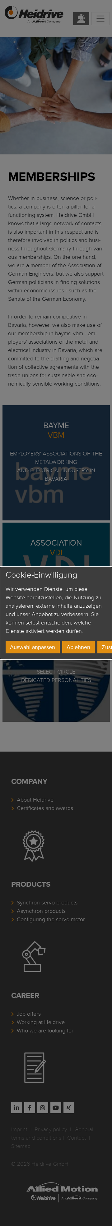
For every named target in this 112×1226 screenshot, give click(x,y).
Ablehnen (78, 647)
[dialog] (56, 613)
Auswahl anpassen (32, 647)
